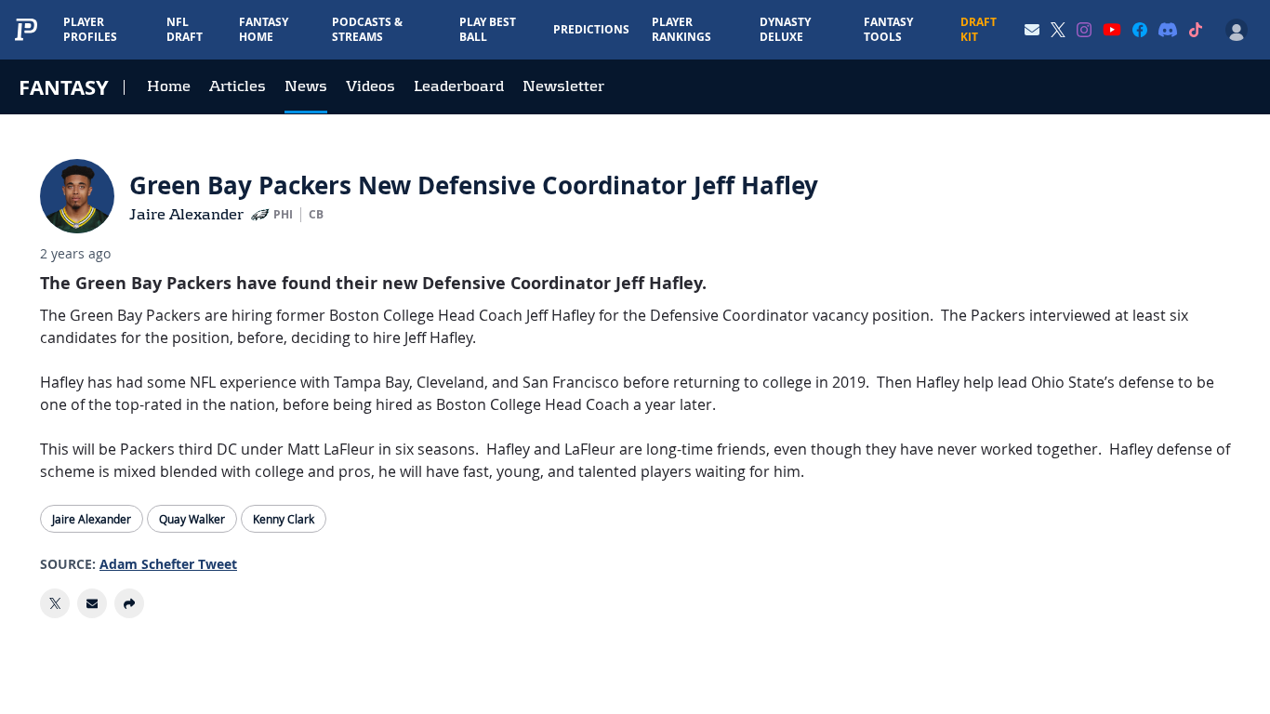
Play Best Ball (487, 29)
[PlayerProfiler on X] (1058, 29)
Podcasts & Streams (367, 29)
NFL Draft (184, 29)
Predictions (591, 29)
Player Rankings (681, 29)
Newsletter (563, 86)
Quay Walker (192, 518)
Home (169, 86)
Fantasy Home (263, 29)
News (305, 86)
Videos (370, 86)
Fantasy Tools (888, 29)
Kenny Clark (283, 518)
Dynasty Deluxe (785, 29)
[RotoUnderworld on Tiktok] (1195, 29)
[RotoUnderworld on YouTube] (1112, 29)
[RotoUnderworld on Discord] (1167, 29)
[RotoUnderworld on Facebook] (1139, 29)
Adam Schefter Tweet (168, 564)
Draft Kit (978, 29)
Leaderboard (459, 86)
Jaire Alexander (186, 214)
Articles (237, 86)
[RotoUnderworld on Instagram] (1084, 29)
